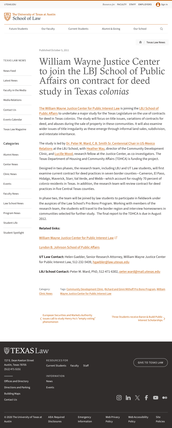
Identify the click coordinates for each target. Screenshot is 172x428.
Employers (145, 4)
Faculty (122, 4)
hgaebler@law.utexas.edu (111, 262)
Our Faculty (48, 29)
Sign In (164, 4)
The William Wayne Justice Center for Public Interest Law (79, 108)
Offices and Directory (16, 381)
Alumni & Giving (111, 29)
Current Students (78, 29)
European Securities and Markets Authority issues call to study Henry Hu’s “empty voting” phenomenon (69, 319)
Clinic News (45, 294)
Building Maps (12, 394)
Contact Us (10, 400)
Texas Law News (155, 42)
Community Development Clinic (85, 289)
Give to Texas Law (150, 363)
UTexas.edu (10, 4)
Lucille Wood (64, 153)
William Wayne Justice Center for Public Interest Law (76, 237)
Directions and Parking (17, 387)
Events (50, 387)
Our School (140, 29)
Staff (132, 4)
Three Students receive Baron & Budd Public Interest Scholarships (137, 318)
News (49, 381)
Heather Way (95, 148)
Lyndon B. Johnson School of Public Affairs (69, 247)
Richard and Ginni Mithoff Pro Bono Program (130, 289)
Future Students (18, 29)
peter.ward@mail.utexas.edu (139, 271)
